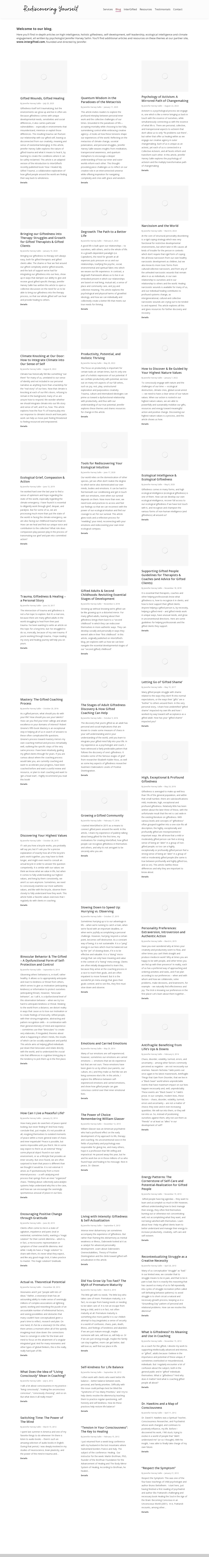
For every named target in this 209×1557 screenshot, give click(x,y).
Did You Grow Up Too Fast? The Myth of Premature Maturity (103, 1283)
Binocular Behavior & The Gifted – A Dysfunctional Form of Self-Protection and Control (43, 961)
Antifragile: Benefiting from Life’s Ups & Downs (162, 1047)
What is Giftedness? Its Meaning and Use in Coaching (165, 1334)
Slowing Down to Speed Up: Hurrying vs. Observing (100, 909)
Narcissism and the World (160, 226)
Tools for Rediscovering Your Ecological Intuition (101, 465)
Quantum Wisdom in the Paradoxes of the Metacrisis (101, 100)
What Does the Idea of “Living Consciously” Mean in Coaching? (43, 1374)
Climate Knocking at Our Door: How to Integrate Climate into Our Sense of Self (42, 360)
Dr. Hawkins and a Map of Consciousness (160, 1406)
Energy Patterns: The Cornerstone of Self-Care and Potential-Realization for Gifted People (164, 1183)
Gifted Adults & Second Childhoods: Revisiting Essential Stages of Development (103, 595)
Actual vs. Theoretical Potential (42, 1282)
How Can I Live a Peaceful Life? (42, 1113)
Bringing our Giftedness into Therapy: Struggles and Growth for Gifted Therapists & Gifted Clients (42, 240)
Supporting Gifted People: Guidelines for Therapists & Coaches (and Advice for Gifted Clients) (163, 577)
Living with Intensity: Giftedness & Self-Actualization (104, 1218)
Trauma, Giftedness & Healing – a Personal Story (43, 598)
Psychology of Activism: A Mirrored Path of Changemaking (165, 99)
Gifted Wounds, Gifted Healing (42, 98)
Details (23, 182)
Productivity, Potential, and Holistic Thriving (101, 356)
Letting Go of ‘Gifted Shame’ (162, 682)
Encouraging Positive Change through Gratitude (41, 1216)
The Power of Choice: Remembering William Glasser (103, 1117)
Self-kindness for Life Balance (102, 1367)
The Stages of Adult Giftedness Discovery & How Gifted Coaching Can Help (103, 709)
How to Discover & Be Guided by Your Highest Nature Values (165, 371)
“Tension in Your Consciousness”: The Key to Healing (104, 1429)
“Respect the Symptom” (159, 1468)
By (30, 103)
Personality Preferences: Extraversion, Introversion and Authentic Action (163, 932)
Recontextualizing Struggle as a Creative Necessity (164, 1259)
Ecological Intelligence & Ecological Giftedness (159, 477)
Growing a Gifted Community (102, 815)
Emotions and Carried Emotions (104, 1043)
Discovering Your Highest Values (43, 836)
